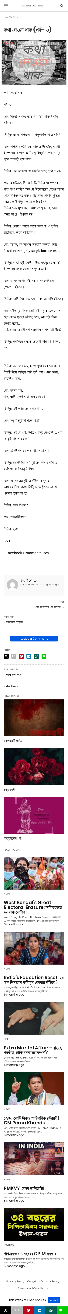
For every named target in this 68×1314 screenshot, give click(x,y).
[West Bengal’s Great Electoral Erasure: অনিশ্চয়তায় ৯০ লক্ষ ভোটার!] (34, 873)
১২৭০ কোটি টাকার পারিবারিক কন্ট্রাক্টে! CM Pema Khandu (31, 1120)
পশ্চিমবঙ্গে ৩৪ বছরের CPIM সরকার (30, 1254)
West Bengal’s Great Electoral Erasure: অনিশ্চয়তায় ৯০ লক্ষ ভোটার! (33, 907)
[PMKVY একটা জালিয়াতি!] (34, 1158)
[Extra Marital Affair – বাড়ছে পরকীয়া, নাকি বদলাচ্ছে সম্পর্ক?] (34, 1018)
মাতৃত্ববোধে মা (12, 838)
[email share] (13, 656)
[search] (62, 6)
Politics (9, 1245)
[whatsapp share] (36, 656)
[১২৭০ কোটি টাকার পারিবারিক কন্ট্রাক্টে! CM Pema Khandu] (34, 1088)
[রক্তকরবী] (34, 766)
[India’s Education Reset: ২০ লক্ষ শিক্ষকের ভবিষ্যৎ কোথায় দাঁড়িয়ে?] (34, 948)
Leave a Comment (34, 639)
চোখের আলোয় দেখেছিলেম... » (50, 607)
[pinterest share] (21, 656)
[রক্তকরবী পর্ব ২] (34, 717)
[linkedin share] (28, 656)
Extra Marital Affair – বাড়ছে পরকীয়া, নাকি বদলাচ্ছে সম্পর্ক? (33, 1050)
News (7, 893)
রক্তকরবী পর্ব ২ (13, 741)
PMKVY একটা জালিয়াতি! (24, 1188)
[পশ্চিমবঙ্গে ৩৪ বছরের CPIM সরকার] (34, 1224)
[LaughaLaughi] (33, 6)
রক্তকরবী (9, 789)
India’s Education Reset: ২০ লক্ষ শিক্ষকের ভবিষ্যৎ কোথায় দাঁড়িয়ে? (34, 979)
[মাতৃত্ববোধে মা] (34, 815)
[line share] (44, 656)
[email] (17, 1310)
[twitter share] (6, 656)
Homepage (9, 17)
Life (6, 1039)
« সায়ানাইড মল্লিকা (13, 622)
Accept (54, 1300)
